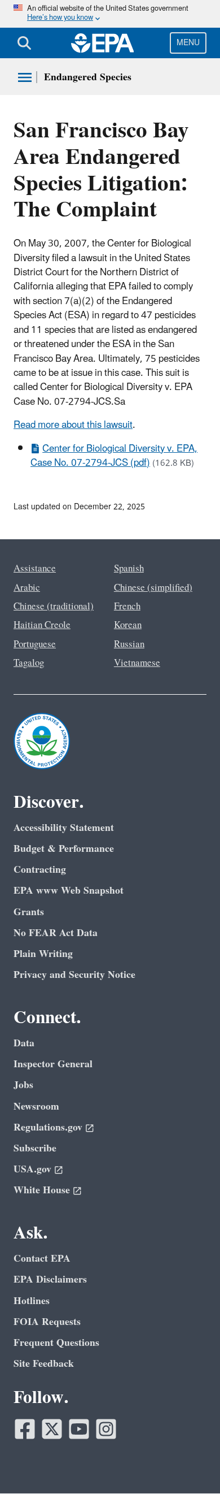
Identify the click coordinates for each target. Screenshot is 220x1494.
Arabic (27, 588)
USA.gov (32, 1169)
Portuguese (35, 644)
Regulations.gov (48, 1127)
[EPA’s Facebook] (25, 1429)
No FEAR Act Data (56, 933)
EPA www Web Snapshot (69, 891)
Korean (128, 625)
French (127, 606)
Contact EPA (42, 1259)
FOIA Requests (47, 1322)
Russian (129, 644)
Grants (29, 912)
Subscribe (35, 1148)
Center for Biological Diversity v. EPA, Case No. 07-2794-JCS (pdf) (113, 456)
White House (42, 1190)
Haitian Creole (42, 625)
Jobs (23, 1085)
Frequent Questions (56, 1343)
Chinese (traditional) (54, 606)
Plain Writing (43, 954)
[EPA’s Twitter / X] (52, 1429)
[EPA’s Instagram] (106, 1429)
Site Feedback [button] (44, 1364)
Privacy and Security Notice (74, 975)
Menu (188, 42)
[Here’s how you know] (110, 14)
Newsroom (36, 1106)
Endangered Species (87, 77)
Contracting (40, 870)
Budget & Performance (64, 849)
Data (24, 1043)
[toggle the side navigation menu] (25, 77)
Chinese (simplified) (153, 588)
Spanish (129, 568)
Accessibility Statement (64, 828)
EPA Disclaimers (50, 1279)
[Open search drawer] (24, 43)
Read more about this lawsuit (73, 425)
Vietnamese (137, 663)
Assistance (35, 568)
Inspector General (53, 1064)
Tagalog (29, 663)
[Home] (103, 43)
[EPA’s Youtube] (79, 1429)
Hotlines (32, 1301)
